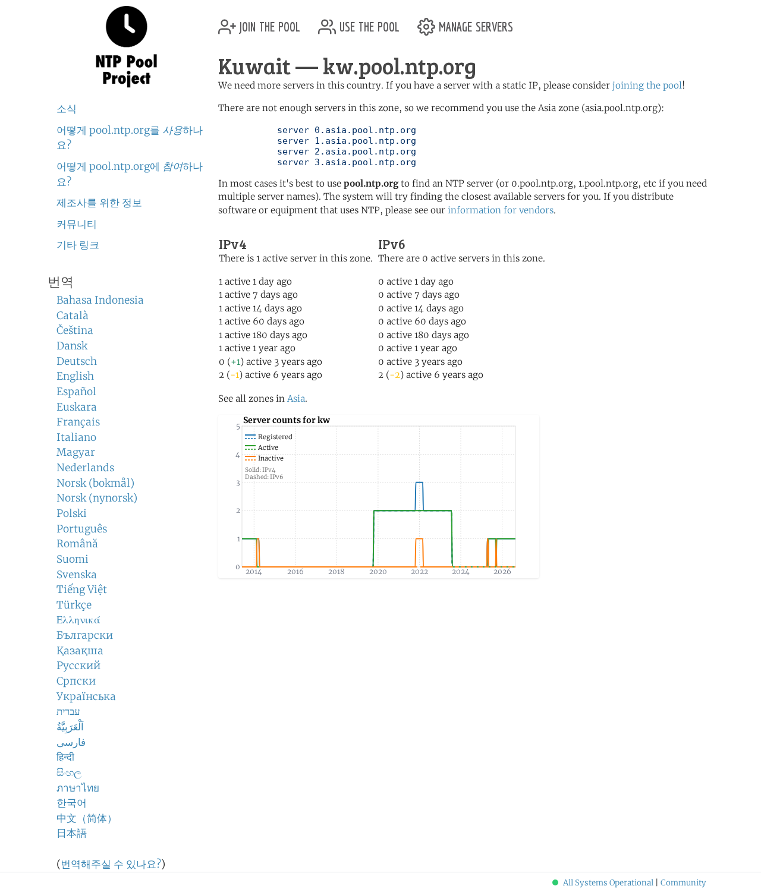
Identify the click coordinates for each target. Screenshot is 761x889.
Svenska (76, 574)
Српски (76, 681)
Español (76, 391)
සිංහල (68, 772)
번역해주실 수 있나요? (111, 864)
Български (84, 635)
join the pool (268, 22)
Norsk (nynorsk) (96, 498)
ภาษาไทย (77, 788)
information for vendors (501, 210)
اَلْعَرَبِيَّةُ (70, 726)
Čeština (74, 330)
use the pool (368, 22)
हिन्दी (65, 757)
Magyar (75, 452)
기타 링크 (77, 244)
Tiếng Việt (81, 589)
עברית (68, 711)
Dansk (71, 345)
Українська (86, 696)
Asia (296, 398)
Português (81, 528)
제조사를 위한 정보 (99, 202)
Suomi (72, 559)
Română (77, 543)
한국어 (71, 802)
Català (72, 315)
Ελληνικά (78, 619)
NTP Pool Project (126, 47)
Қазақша (79, 650)
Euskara (76, 407)
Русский (78, 665)
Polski (71, 513)
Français (78, 421)
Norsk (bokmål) (95, 483)
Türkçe (74, 604)
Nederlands (85, 467)
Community (683, 883)
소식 (66, 108)
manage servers (474, 22)
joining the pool (647, 85)
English (75, 376)
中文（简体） (86, 818)
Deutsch (76, 361)
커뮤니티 (76, 224)
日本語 (71, 833)
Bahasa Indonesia (100, 300)
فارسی (71, 742)
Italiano (76, 437)
